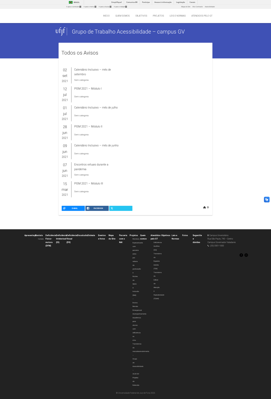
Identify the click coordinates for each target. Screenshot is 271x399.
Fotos (185, 235)
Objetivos (165, 235)
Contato (39, 235)
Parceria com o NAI (123, 238)
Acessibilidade (210, 7)
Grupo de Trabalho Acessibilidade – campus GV (128, 31)
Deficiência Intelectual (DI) (61, 238)
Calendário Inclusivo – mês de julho (96, 107)
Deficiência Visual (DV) (71, 238)
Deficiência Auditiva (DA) (158, 246)
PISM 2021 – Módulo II (88, 126)
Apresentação (31, 235)
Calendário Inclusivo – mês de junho (96, 145)
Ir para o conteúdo (73, 7)
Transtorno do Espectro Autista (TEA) (158, 261)
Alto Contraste (197, 7)
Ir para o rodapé (120, 7)
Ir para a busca (105, 7)
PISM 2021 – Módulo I (88, 88)
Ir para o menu (90, 7)
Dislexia (91, 235)
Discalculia (82, 235)
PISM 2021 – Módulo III (88, 183)
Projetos (134, 235)
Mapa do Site (185, 7)
